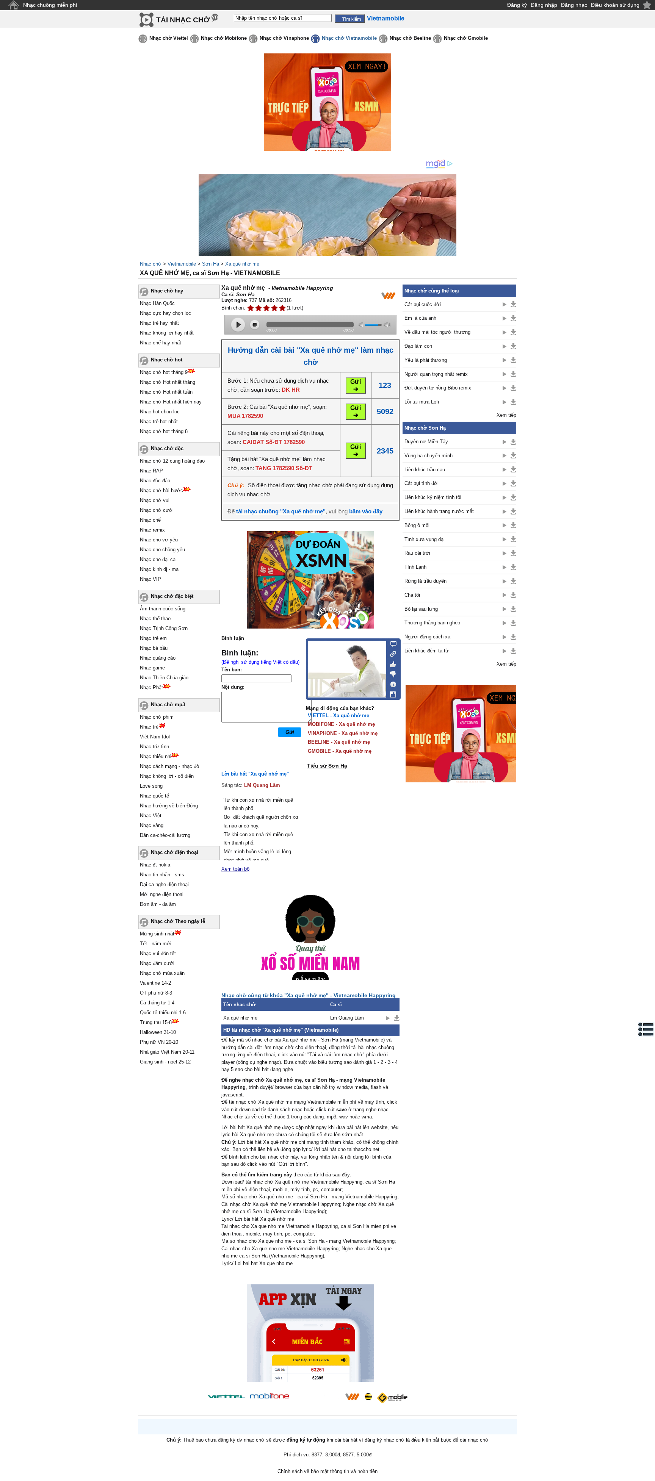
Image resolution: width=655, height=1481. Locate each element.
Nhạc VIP (150, 579)
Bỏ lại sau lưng (421, 609)
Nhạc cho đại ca (158, 559)
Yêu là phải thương (425, 360)
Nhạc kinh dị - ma (159, 569)
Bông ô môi (416, 525)
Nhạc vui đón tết (158, 953)
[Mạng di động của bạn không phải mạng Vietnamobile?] (388, 295)
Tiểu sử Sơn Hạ (327, 766)
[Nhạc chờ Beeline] (368, 1396)
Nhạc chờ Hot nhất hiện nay (171, 402)
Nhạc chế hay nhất (160, 343)
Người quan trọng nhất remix (436, 374)
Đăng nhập (544, 5)
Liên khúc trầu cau (424, 469)
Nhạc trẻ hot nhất (159, 421)
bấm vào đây (365, 511)
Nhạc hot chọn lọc (160, 411)
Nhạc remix (152, 530)
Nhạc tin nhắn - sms (162, 874)
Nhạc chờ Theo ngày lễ (178, 921)
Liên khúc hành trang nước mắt (439, 511)
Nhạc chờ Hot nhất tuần (166, 392)
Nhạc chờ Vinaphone (284, 38)
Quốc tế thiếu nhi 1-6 (163, 1012)
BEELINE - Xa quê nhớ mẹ (339, 742)
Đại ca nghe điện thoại (164, 884)
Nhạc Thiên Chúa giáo (164, 677)
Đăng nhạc (574, 5)
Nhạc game (152, 668)
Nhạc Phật (151, 687)
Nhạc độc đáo (155, 480)
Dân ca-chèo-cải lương (165, 835)
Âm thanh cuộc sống (162, 608)
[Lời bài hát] (391, 683)
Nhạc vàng (151, 825)
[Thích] (391, 663)
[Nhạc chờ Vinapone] (317, 1399)
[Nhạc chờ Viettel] (226, 1396)
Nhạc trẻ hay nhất (159, 323)
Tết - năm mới (155, 943)
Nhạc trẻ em (153, 638)
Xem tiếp (506, 415)
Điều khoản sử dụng (615, 5)
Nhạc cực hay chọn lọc (165, 313)
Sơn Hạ (210, 264)
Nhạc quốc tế (154, 796)
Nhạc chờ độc (167, 448)
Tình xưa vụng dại (424, 539)
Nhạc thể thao (155, 618)
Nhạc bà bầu (154, 648)
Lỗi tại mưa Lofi (421, 402)
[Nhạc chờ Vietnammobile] (352, 1396)
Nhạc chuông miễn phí (50, 5)
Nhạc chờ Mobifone (224, 38)
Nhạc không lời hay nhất (167, 333)
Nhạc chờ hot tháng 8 (164, 431)
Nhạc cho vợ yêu (159, 540)
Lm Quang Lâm (347, 1018)
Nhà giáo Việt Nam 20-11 (167, 1052)
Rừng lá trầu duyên (425, 581)
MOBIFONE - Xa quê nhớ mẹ (341, 724)
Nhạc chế (150, 520)
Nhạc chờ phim (157, 717)
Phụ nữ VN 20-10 (159, 1042)
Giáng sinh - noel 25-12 (165, 1062)
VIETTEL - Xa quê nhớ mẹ (338, 715)
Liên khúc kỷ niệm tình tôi (432, 497)
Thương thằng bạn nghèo (432, 623)
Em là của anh (420, 318)
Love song (151, 786)
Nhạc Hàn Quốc (157, 303)
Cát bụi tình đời (421, 483)
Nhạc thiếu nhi (155, 756)
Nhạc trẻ (149, 727)
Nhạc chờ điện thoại (174, 852)
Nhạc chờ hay (167, 291)
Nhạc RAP (151, 471)
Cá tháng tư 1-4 (157, 1003)
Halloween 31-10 (158, 1032)
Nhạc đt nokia (155, 865)
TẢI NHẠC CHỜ (183, 20)
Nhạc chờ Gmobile (466, 38)
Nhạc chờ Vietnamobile (349, 38)
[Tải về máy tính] (391, 692)
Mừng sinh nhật (157, 934)
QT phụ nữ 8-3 (156, 993)
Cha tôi (412, 595)
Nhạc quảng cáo (158, 658)
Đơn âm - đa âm (158, 904)
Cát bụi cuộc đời (422, 304)
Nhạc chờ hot (166, 360)
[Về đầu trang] (647, 1473)
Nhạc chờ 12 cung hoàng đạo (172, 461)
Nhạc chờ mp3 (168, 704)
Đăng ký (517, 5)
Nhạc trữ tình (154, 746)
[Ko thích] (391, 673)
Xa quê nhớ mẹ (242, 264)
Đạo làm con (418, 346)
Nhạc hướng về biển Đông (169, 806)
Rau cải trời (417, 553)
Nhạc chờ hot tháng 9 (164, 372)
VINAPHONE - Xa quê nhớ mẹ (343, 733)
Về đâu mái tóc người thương (437, 332)
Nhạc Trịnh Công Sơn (164, 628)
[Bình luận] (391, 643)
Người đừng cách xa (427, 637)
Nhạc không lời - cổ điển (167, 776)
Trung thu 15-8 (156, 1022)
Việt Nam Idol (155, 737)
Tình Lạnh (415, 567)
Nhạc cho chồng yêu (162, 549)
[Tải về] (397, 1018)
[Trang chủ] (13, 5)
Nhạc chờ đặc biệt (172, 596)
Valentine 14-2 (155, 983)
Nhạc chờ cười (157, 510)
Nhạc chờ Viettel (168, 38)
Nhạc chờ (150, 264)
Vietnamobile (182, 264)
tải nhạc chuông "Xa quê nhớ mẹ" (281, 511)
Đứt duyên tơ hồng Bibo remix (437, 388)
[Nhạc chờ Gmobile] (391, 1397)
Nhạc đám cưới (157, 963)
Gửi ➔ (355, 385)
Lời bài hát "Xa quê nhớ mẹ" (255, 774)
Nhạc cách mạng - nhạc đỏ (169, 766)
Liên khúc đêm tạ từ (426, 651)
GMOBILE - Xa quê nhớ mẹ (339, 751)
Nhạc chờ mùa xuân (162, 973)
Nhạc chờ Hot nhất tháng (167, 382)
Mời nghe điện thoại (161, 894)
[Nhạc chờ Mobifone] (269, 1396)
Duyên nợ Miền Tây (426, 441)
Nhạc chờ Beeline (410, 38)
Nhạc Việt (150, 815)
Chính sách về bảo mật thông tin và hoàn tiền (327, 1471)
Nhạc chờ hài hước (161, 490)
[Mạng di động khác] (391, 653)
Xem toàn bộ (235, 869)
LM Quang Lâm (262, 785)
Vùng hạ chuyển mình (428, 455)
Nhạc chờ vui (154, 500)
